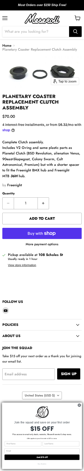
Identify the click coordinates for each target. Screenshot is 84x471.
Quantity (8, 193)
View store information (22, 265)
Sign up (69, 373)
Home (6, 46)
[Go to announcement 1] (38, 8)
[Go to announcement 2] (42, 8)
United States (40, 395)
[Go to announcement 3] (46, 8)
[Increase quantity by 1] (43, 203)
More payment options (42, 244)
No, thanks (42, 464)
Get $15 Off (42, 457)
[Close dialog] (79, 405)
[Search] (75, 31)
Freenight (14, 185)
